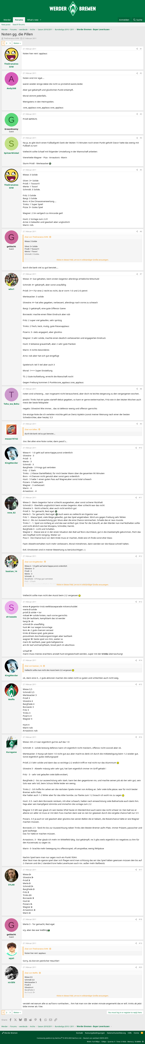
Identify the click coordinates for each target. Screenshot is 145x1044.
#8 (141, 389)
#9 (141, 424)
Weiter (16, 43)
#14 (140, 660)
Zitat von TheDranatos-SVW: (36, 237)
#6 (141, 231)
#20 (140, 967)
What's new (32, 19)
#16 (140, 737)
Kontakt (79, 1033)
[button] (41, 19)
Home (136, 1033)
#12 (140, 556)
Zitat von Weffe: (31, 973)
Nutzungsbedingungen (95, 1033)
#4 (141, 138)
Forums (19, 19)
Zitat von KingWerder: (34, 561)
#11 (140, 497)
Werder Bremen (11, 1033)
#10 (140, 448)
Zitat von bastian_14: (33, 666)
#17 (140, 870)
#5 (141, 170)
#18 (140, 919)
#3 (141, 114)
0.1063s (123, 1041)
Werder (7, 19)
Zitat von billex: (31, 429)
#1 (141, 49)
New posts (5, 24)
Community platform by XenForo (59, 1038)
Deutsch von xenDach (95, 1038)
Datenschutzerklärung (116, 1033)
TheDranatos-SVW (11, 38)
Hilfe (130, 1033)
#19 (140, 943)
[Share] (137, 49)
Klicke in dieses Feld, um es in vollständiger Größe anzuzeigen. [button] (83, 259)
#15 (140, 684)
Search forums (19, 24)
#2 (141, 73)
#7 (141, 274)
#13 (140, 602)
